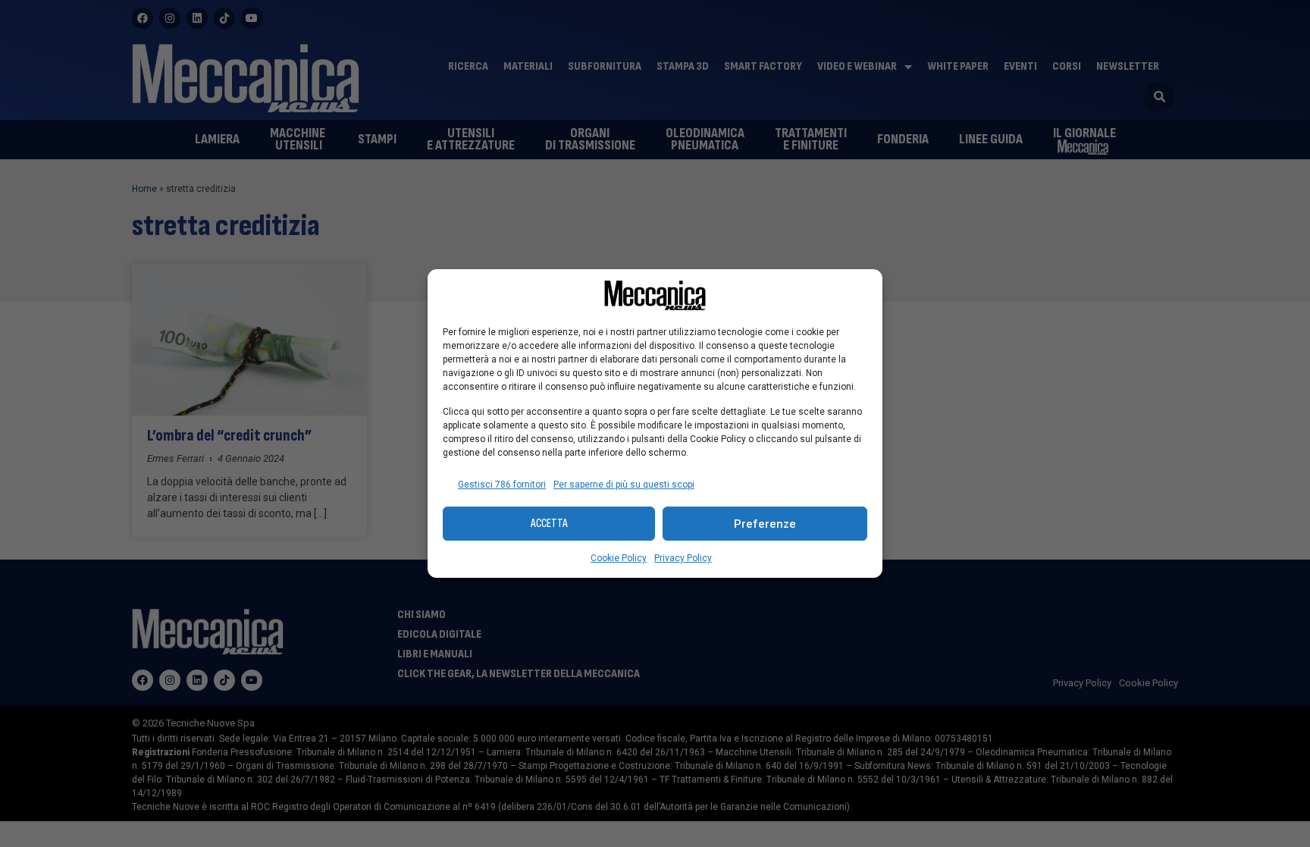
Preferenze (765, 524)
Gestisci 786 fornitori (502, 484)
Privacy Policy (683, 558)
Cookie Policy (619, 558)
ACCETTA (549, 523)
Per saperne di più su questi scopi (623, 484)
